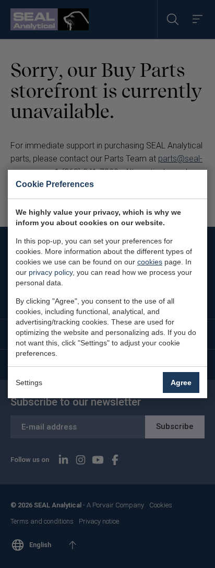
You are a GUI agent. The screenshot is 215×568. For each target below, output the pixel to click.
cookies (149, 262)
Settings (29, 382)
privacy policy (51, 272)
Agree (181, 382)
